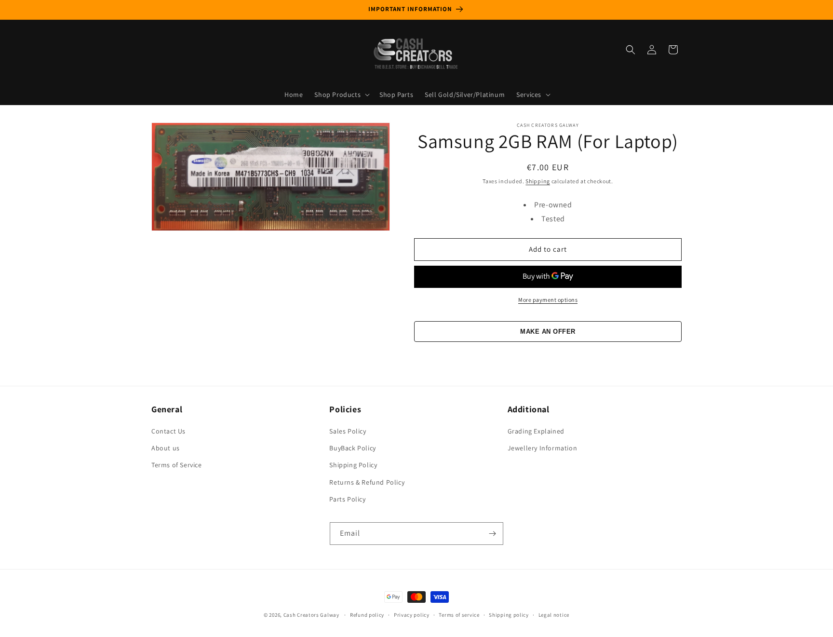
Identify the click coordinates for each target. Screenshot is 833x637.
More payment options (548, 299)
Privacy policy (412, 614)
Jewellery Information (543, 448)
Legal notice (553, 614)
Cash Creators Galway (311, 614)
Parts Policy (347, 499)
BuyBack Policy (352, 448)
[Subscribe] (492, 533)
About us (165, 448)
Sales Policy (347, 431)
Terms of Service (176, 465)
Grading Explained (536, 431)
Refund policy (367, 614)
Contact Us (168, 431)
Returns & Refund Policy (366, 482)
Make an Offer (548, 331)
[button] (341, 94)
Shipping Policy (353, 465)
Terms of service (459, 614)
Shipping (537, 181)
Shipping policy (509, 614)
